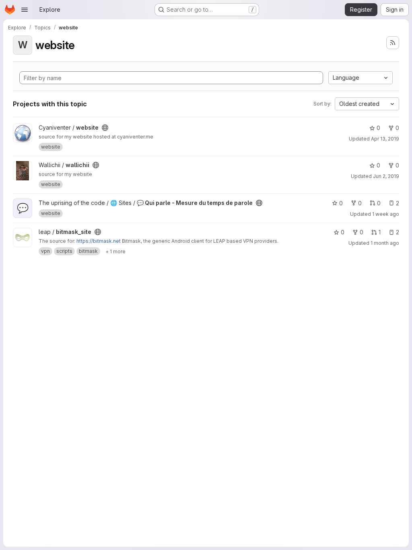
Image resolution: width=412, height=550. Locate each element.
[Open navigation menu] (24, 9)
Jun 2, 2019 (386, 176)
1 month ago (385, 243)
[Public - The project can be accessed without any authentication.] (105, 127)
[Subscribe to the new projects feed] (392, 42)
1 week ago (385, 214)
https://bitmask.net (98, 241)
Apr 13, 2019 (385, 139)
